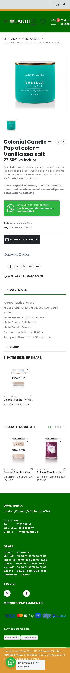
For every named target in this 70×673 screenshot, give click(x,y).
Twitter (17, 267)
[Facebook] (64, 4)
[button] (7, 22)
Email (38, 267)
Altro (29, 222)
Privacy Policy (12, 637)
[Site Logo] (20, 21)
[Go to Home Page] (5, 39)
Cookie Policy (29, 637)
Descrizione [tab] (18, 289)
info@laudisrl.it (28, 531)
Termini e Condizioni (17, 628)
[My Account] (33, 22)
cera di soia (25, 227)
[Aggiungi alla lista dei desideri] (31, 396)
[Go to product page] (51, 450)
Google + (31, 267)
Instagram (7, 593)
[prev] (58, 142)
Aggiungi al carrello (24, 239)
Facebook (10, 267)
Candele (21, 222)
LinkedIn (24, 267)
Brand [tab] (14, 347)
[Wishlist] (42, 22)
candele (13, 227)
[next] (63, 142)
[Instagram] (57, 4)
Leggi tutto (27, 369)
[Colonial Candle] (17, 254)
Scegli (27, 441)
